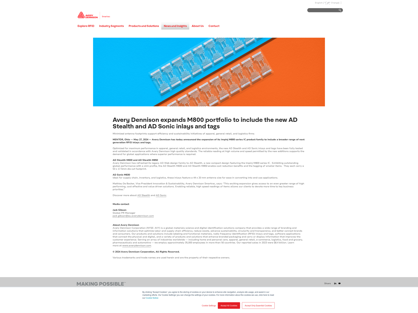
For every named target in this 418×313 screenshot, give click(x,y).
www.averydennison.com (136, 245)
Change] (335, 3)
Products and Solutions (144, 26)
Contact (214, 26)
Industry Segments (111, 26)
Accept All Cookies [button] (229, 305)
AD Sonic (161, 195)
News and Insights (175, 26)
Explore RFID (86, 26)
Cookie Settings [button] (209, 305)
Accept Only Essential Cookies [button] (258, 305)
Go (338, 10)
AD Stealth (143, 195)
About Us (198, 26)
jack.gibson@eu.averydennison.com (133, 215)
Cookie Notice (152, 297)
